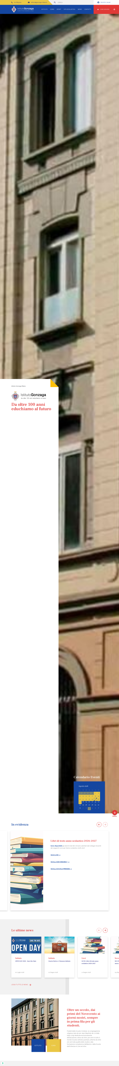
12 (86, 799)
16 (98, 799)
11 (83, 799)
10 (80, 799)
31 (92, 793)
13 (89, 799)
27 (80, 793)
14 (92, 799)
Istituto (18, 958)
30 (89, 793)
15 (95, 799)
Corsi (53, 1045)
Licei (84, 958)
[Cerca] (55, 2)
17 (80, 802)
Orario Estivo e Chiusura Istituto (59, 961)
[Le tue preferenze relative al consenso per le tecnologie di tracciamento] (2, 1063)
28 (83, 793)
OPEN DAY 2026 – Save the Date (25, 961)
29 (86, 793)
